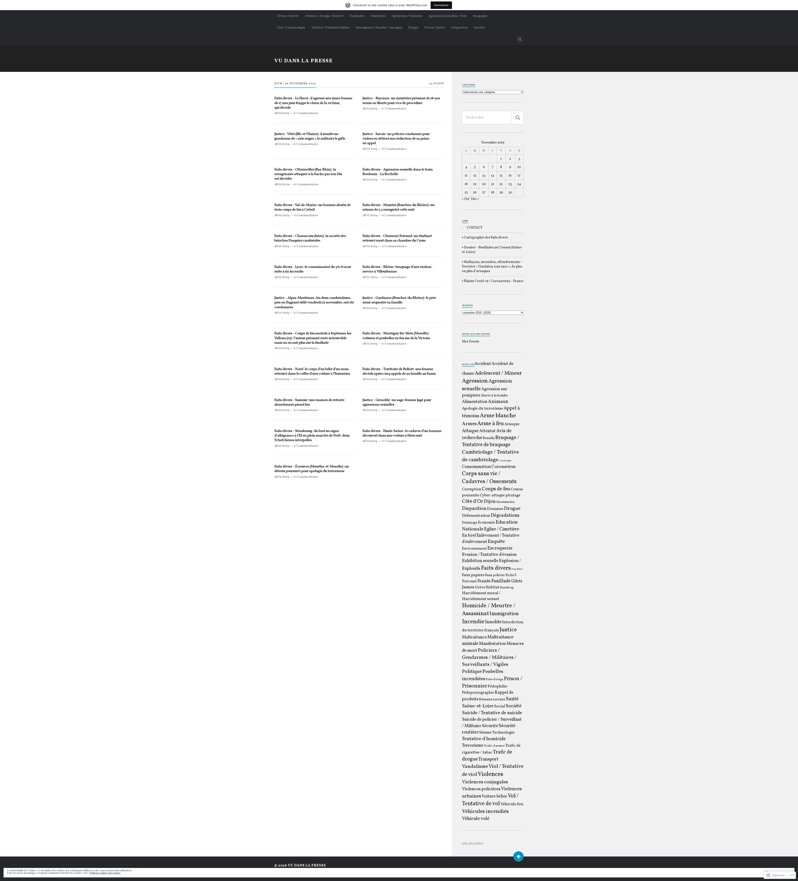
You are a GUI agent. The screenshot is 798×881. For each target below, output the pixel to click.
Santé (512, 699)
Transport (488, 759)
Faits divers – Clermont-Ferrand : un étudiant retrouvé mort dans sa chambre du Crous (397, 238)
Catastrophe (505, 460)
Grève (480, 587)
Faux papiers (473, 575)
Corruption (471, 489)
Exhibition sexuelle (480, 561)
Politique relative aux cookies (105, 873)
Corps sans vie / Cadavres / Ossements (489, 478)
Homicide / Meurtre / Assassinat (488, 610)
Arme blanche (498, 416)
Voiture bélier (494, 796)
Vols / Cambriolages (291, 28)
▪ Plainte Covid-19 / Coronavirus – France (492, 281)
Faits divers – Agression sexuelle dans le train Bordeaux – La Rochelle (397, 172)
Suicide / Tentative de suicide (492, 713)
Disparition (459, 28)
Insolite (479, 28)
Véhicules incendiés (485, 811)
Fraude (484, 581)
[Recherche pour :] (493, 117)
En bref (469, 536)
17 (519, 175)
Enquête (496, 542)
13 (483, 175)
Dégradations (505, 515)
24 (519, 184)
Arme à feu (490, 424)
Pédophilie (497, 686)
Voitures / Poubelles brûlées (331, 28)
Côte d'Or (472, 501)
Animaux (498, 401)
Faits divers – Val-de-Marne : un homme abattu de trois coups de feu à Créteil (312, 207)
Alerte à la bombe (494, 395)
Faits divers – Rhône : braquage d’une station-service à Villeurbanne (397, 269)
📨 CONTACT (472, 228)
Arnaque (512, 424)
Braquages (480, 16)
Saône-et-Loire (478, 706)
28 (492, 192)
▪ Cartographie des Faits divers (485, 237)
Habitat (492, 587)
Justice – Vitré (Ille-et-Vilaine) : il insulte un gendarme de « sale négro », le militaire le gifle (309, 136)
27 (483, 192)
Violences (490, 774)
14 (492, 175)
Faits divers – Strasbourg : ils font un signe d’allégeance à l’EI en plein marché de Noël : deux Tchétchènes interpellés (312, 436)
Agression (475, 381)
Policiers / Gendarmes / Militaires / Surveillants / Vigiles (489, 657)
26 (475, 192)
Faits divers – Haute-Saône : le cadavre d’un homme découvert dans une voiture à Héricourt (401, 433)
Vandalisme (475, 766)
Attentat (487, 431)
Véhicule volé (475, 818)
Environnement (474, 548)
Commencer (441, 5)
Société (513, 706)
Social (499, 706)
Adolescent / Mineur (498, 373)
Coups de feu (496, 489)
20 (484, 184)
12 (474, 175)
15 (501, 175)
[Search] (520, 39)
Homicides (378, 16)
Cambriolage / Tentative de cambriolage (490, 456)
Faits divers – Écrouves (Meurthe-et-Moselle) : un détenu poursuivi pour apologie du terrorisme (311, 469)
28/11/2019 (281, 113)
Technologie (503, 732)
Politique (472, 671)
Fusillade (501, 581)
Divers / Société (288, 16)
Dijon (490, 501)
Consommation (476, 467)
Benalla (489, 438)
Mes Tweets (470, 341)
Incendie (473, 622)
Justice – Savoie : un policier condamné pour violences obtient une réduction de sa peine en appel (396, 139)
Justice (508, 630)
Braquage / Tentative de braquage (490, 441)
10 (519, 167)
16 (510, 175)
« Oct (465, 199)
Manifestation (492, 644)
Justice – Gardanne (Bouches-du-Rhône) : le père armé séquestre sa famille (399, 300)
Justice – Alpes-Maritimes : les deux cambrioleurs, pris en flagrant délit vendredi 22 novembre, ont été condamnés (314, 303)
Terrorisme (472, 745)
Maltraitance (474, 637)
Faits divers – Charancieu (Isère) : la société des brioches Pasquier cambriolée (310, 238)
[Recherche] (517, 117)
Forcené (469, 581)
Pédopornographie (478, 692)
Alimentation (474, 402)
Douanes (495, 509)
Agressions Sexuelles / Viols (448, 16)
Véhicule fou (511, 804)
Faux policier (495, 575)
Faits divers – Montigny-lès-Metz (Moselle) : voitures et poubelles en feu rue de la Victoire (396, 336)
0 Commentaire (306, 113)
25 (466, 192)
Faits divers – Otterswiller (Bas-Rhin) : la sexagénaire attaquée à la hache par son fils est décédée (308, 174)
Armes (469, 424)
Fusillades (357, 16)
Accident (482, 364)
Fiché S (511, 575)
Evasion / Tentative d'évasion (489, 555)
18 (466, 184)
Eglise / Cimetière (501, 529)
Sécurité (490, 726)
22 (501, 184)
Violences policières (481, 789)
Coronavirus (503, 467)
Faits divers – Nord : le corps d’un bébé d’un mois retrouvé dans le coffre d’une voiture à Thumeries (312, 371)
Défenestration (476, 516)
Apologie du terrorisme (482, 408)
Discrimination (505, 502)
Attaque (470, 431)
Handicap (507, 587)
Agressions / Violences (407, 16)
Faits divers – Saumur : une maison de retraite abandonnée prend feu (309, 402)
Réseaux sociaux (492, 699)
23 (510, 184)
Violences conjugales (485, 782)
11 (466, 175)
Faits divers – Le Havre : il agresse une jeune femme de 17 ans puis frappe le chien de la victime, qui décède (313, 103)
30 (510, 192)
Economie (486, 522)
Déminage (469, 522)
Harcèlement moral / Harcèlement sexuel (481, 596)
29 (501, 192)
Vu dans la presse (303, 61)
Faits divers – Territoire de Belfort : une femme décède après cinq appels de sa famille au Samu (399, 371)
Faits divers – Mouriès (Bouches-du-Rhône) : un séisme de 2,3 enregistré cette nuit (398, 207)
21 (492, 184)
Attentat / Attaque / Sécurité (324, 16)
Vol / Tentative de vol (490, 800)
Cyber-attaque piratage (500, 495)
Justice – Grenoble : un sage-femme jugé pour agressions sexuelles (396, 402)
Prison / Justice (435, 28)
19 (474, 184)
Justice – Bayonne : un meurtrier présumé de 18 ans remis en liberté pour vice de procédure (401, 101)
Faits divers (496, 568)
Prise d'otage (494, 679)
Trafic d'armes (494, 746)
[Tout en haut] (518, 856)
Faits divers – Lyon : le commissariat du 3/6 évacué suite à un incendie (312, 269)
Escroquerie (499, 548)
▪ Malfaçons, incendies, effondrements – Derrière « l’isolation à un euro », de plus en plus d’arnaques (492, 267)
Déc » (475, 199)
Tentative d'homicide (484, 739)
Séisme (485, 732)
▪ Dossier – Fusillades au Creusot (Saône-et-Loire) (492, 249)
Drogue (413, 28)
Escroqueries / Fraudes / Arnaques (379, 28)
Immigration (504, 613)
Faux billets (517, 569)
